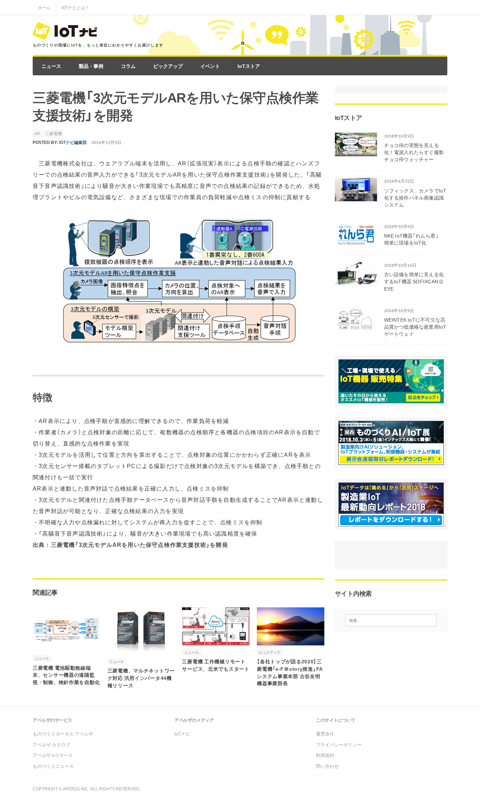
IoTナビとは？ (75, 7)
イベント (210, 66)
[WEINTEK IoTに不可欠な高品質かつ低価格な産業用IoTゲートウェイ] (356, 326)
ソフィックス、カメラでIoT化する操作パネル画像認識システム (415, 197)
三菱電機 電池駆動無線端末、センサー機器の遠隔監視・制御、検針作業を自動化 (66, 675)
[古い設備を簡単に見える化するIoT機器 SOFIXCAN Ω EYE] (356, 281)
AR (37, 133)
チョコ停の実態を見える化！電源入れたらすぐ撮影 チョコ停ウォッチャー (414, 152)
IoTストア (249, 66)
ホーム (44, 7)
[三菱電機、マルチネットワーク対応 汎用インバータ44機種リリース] (141, 650)
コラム (128, 66)
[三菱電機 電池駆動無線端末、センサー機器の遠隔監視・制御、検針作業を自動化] (66, 647)
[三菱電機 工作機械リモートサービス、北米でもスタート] (215, 640)
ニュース (51, 66)
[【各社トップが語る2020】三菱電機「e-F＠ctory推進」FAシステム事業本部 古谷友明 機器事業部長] (290, 640)
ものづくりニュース (53, 766)
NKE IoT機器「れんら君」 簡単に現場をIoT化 (414, 239)
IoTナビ (182, 733)
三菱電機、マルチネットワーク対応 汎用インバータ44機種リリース (141, 678)
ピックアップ (168, 66)
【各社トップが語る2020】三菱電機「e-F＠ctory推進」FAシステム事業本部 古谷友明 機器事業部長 (290, 672)
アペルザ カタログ (51, 744)
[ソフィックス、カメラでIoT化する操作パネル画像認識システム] (356, 196)
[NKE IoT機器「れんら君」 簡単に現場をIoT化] (356, 242)
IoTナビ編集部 (73, 142)
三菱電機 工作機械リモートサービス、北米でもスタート (215, 664)
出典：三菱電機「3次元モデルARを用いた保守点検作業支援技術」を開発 (130, 544)
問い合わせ (327, 766)
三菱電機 (53, 133)
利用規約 (325, 755)
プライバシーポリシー (339, 744)
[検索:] (391, 620)
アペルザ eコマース (53, 755)
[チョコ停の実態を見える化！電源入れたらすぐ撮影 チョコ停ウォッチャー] (356, 151)
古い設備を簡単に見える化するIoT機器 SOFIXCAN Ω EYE (414, 281)
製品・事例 (91, 66)
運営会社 (325, 733)
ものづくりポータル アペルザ (63, 733)
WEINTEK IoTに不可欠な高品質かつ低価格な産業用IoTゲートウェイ (415, 326)
